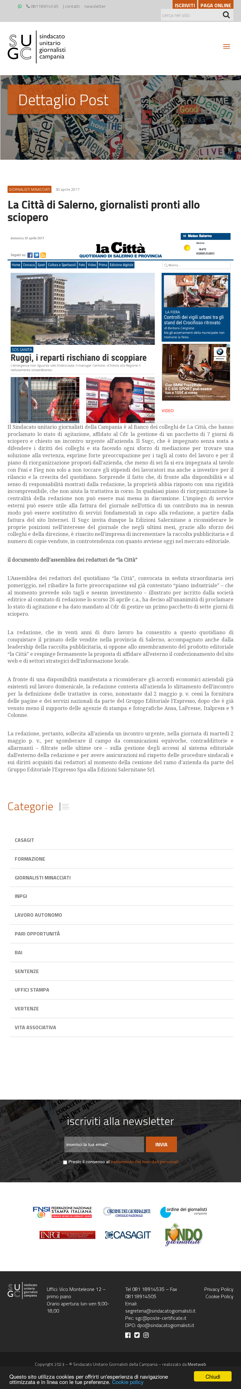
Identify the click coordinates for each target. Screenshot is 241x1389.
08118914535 (44, 6)
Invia (161, 1144)
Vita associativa (35, 1027)
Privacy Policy (218, 1289)
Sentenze (27, 971)
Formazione (30, 859)
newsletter (95, 6)
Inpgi (21, 896)
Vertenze (27, 1008)
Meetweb (197, 1364)
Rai (18, 952)
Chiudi (213, 1376)
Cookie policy (128, 1382)
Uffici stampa (32, 989)
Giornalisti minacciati (43, 877)
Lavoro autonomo (38, 915)
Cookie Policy (219, 1296)
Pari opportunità (37, 933)
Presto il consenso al (123, 1161)
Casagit (24, 840)
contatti (72, 6)
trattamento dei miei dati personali (144, 1161)
